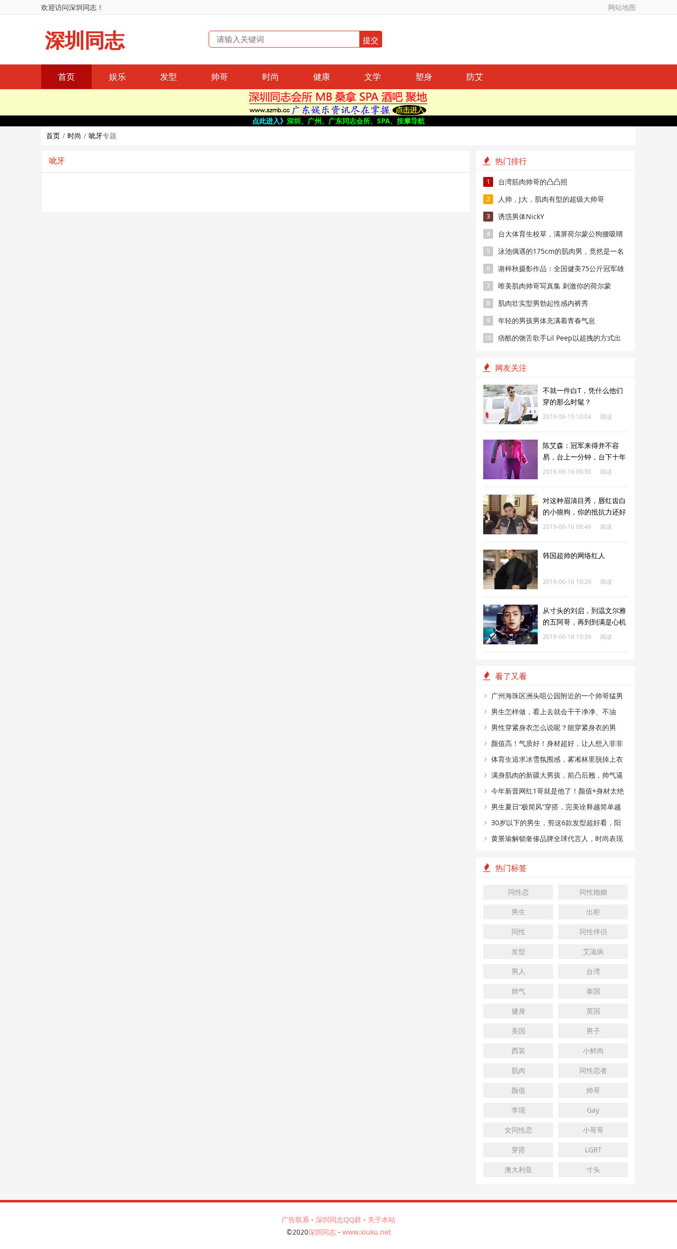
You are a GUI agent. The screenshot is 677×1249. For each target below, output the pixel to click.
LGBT (593, 1149)
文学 (372, 76)
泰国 (593, 991)
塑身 (423, 76)
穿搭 (518, 1149)
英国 (593, 1011)
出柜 (593, 911)
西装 (518, 1050)
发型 (168, 76)
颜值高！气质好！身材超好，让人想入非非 (557, 743)
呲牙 (96, 135)
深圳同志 (84, 40)
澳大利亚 (518, 1169)
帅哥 (219, 76)
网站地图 (622, 7)
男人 (518, 971)
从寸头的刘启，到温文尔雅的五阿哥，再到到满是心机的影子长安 (584, 622)
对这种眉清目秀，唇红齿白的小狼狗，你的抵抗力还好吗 (584, 512)
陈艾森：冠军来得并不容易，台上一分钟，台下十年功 (584, 457)
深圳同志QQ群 (338, 1219)
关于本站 (381, 1219)
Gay (593, 1110)
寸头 (593, 1169)
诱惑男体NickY (516, 216)
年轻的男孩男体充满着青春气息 (541, 320)
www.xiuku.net (366, 1232)
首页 (66, 76)
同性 (518, 931)
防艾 (474, 76)
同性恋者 (593, 1070)
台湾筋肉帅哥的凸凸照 (527, 181)
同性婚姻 (593, 892)
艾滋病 (593, 951)
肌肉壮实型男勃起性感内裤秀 (538, 303)
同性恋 (518, 892)
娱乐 (117, 76)
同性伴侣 (593, 931)
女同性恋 (518, 1130)
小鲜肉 (593, 1050)
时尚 (270, 76)
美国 (518, 1030)
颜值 (518, 1090)
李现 (518, 1110)
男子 (593, 1030)
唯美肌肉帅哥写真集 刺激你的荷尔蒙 (549, 285)
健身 (518, 1011)
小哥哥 (593, 1130)
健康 (321, 76)
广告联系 (295, 1219)
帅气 (518, 991)
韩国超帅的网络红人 (574, 555)
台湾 (593, 971)
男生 (518, 911)
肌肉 (518, 1070)
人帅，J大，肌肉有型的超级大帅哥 (546, 199)
